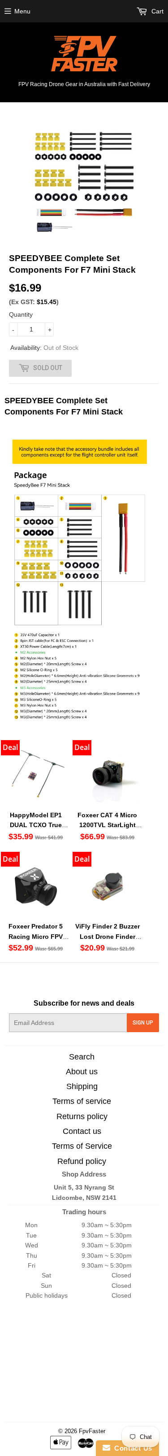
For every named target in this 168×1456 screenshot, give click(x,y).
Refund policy (81, 1161)
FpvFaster (92, 1431)
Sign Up (143, 1023)
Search (82, 1056)
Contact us (82, 1131)
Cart (157, 11)
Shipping (82, 1086)
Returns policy (82, 1116)
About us (82, 1071)
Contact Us (131, 1448)
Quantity (21, 314)
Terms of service (81, 1101)
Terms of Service (82, 1146)
